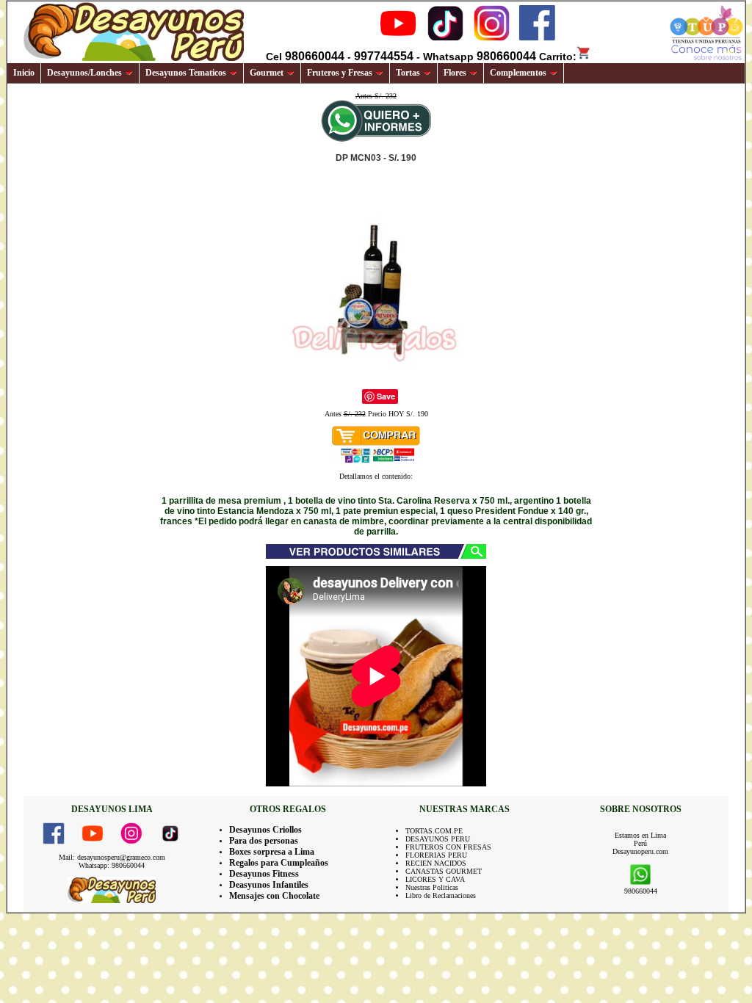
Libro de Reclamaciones (440, 895)
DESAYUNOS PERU (437, 839)
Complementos (518, 73)
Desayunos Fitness (264, 874)
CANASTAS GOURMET (443, 871)
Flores (455, 73)
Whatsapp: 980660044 (112, 865)
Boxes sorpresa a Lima (271, 852)
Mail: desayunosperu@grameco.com (112, 857)
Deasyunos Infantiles (268, 885)
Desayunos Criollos (265, 830)
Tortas (408, 73)
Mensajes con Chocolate (274, 896)
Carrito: (557, 56)
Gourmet (266, 73)
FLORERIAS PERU (436, 855)
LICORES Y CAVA (435, 879)
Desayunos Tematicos (185, 73)
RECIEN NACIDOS (435, 863)
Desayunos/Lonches (84, 73)
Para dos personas (263, 841)
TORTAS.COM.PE (434, 831)
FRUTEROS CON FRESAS (448, 847)
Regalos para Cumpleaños (278, 863)
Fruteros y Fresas (339, 73)
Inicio (24, 73)
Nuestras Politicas (431, 887)
